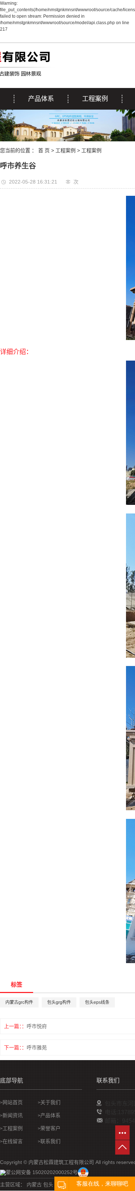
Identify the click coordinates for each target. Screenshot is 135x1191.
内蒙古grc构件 (19, 1002)
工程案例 (95, 98)
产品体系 (41, 98)
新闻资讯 (13, 1115)
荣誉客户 (50, 1128)
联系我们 (50, 1141)
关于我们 (50, 1102)
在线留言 (13, 1141)
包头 (48, 1184)
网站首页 (13, 1102)
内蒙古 (34, 1184)
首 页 (44, 150)
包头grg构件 (59, 1002)
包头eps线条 (97, 1002)
